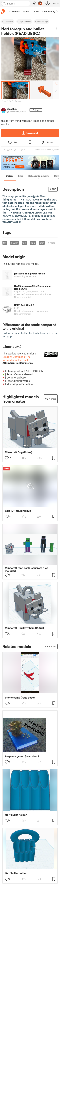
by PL (17, 308)
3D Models (8, 21)
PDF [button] (54, 189)
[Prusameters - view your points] (40, 3)
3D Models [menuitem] (14, 11)
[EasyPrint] (34, 3)
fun (24, 242)
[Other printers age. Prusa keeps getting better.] (30, 162)
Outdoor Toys (42, 21)
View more (50, 398)
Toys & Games (25, 21)
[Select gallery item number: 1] (24, 445)
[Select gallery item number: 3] (30, 445)
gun (33, 242)
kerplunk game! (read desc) (22, 756)
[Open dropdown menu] (57, 28)
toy (4, 242)
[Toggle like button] (7, 458)
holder (14, 242)
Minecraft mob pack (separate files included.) (26, 569)
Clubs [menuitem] (36, 11)
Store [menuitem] (26, 11)
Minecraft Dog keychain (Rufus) (24, 627)
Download (32, 132)
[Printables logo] (3, 11)
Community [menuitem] (48, 11)
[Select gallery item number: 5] (34, 445)
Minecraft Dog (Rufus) (18, 452)
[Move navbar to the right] (57, 11)
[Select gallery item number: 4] (32, 445)
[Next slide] (56, 90)
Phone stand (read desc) (20, 697)
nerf (42, 242)
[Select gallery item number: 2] (27, 445)
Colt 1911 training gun (18, 510)
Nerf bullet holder (16, 814)
